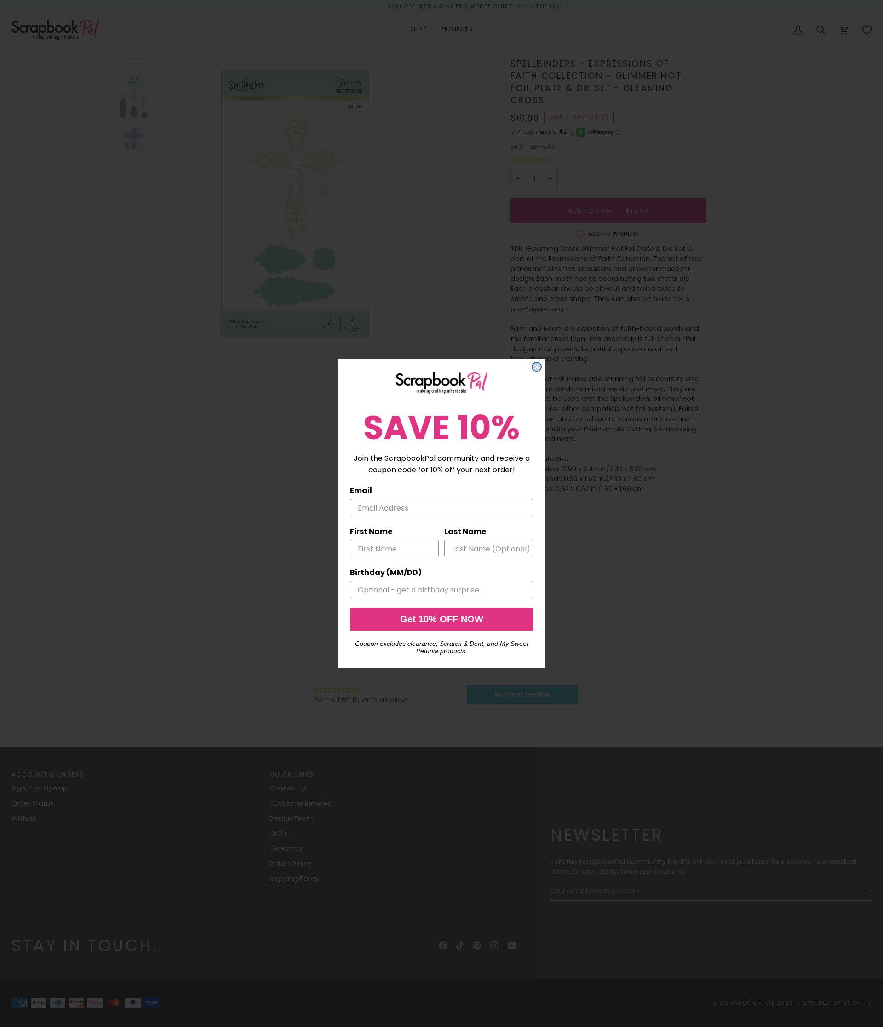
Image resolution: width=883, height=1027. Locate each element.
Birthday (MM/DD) (386, 572)
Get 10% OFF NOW (441, 619)
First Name (371, 531)
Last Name (465, 531)
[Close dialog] (536, 366)
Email (361, 490)
